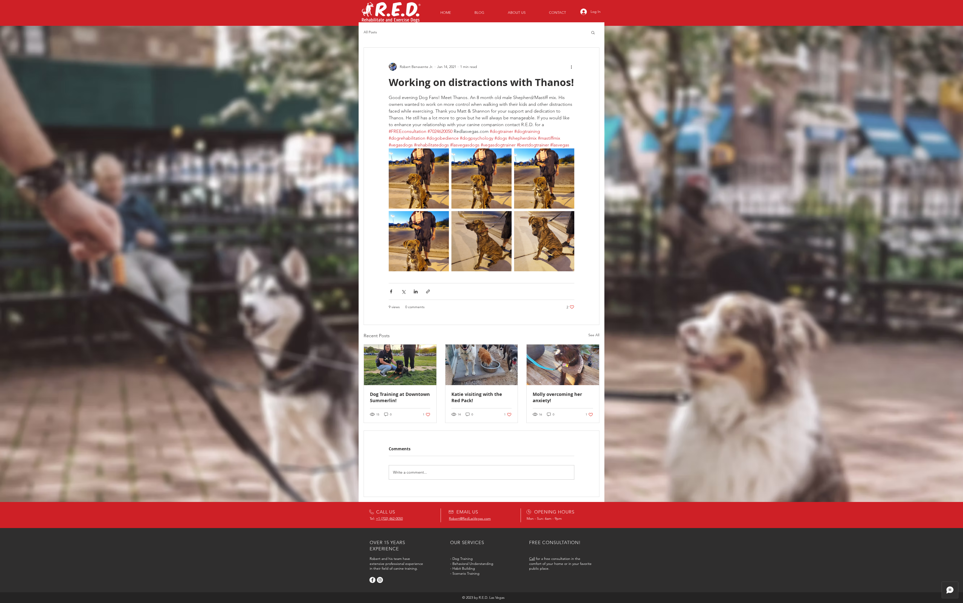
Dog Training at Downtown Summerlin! (400, 397)
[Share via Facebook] (391, 291)
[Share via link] (428, 291)
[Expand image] (419, 178)
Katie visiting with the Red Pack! (476, 397)
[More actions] (571, 67)
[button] (593, 32)
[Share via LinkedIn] (415, 291)
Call (532, 558)
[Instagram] (380, 580)
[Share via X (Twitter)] (403, 291)
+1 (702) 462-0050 (389, 518)
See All (593, 335)
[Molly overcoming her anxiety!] (563, 364)
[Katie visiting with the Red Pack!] (481, 364)
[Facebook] (372, 580)
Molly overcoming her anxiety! (557, 397)
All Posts (370, 32)
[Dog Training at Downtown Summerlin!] (400, 364)
